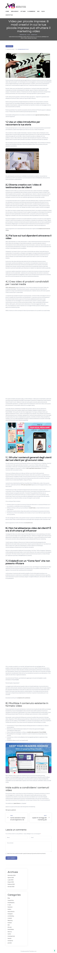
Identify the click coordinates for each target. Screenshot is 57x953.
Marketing (10, 920)
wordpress (10, 940)
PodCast (10, 922)
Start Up (10, 931)
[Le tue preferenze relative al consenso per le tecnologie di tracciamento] (54, 950)
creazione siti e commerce (23, 697)
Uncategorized (11, 936)
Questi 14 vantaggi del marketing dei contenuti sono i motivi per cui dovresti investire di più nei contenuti (40, 817)
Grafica (9, 909)
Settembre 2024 (12, 875)
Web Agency (14, 11)
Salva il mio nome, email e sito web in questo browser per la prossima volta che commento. (26, 853)
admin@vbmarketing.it (23, 49)
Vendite (9, 938)
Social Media (11, 929)
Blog (43, 11)
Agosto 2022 (11, 877)
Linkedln (10, 918)
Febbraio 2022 (11, 884)
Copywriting (11, 900)
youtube (10, 942)
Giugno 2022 (11, 882)
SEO (38, 11)
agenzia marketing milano (42, 114)
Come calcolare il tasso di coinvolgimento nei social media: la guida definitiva (16, 817)
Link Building (11, 916)
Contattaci (9, 15)
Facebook (10, 907)
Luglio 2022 (10, 879)
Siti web (23, 11)
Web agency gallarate (11, 810)
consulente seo (29, 522)
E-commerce (31, 11)
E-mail (9, 904)
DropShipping (11, 902)
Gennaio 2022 (11, 886)
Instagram (10, 913)
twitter (9, 933)
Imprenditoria (11, 911)
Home (7, 11)
